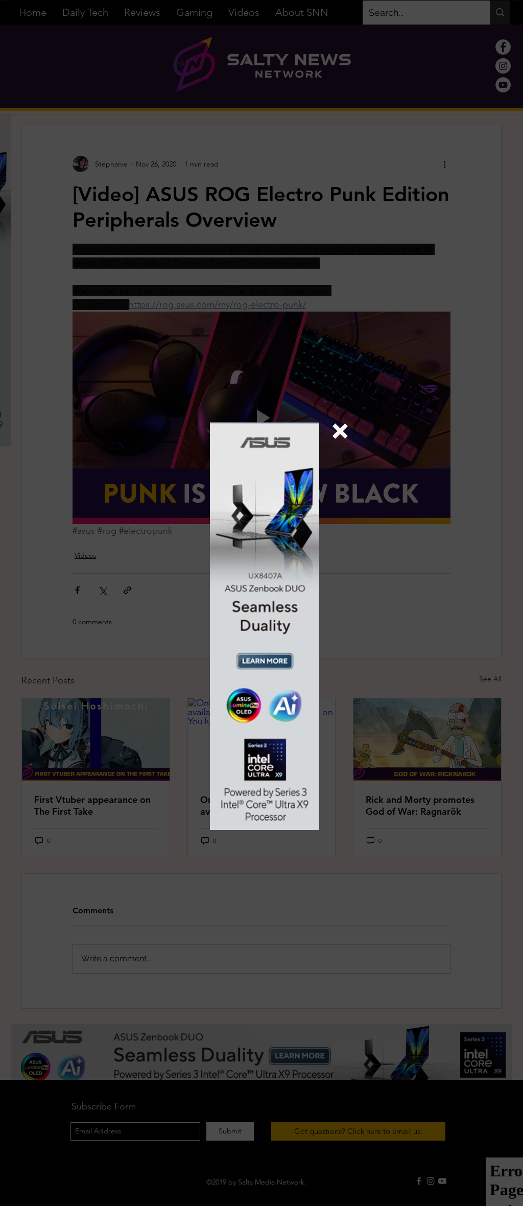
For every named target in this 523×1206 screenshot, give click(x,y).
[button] (340, 431)
